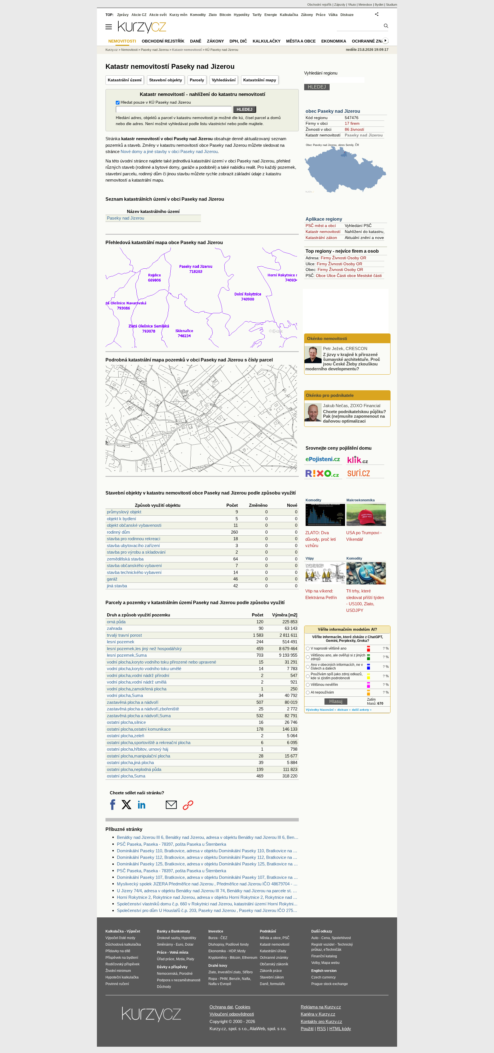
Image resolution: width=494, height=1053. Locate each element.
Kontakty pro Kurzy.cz (321, 1021)
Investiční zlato (229, 972)
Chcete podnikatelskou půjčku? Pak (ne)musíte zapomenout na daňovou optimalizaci (354, 416)
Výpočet (133, 931)
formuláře (277, 984)
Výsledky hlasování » (321, 709)
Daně (195, 41)
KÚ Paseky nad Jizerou (221, 49)
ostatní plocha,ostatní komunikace (139, 729)
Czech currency (323, 977)
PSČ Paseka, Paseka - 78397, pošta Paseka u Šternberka (171, 844)
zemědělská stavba (125, 558)
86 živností (354, 129)
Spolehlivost (341, 938)
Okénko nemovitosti (326, 338)
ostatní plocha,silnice (126, 722)
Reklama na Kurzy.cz (321, 1006)
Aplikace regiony (324, 219)
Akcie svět (158, 15)
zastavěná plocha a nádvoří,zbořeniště (143, 708)
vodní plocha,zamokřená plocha (136, 688)
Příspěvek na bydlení (121, 958)
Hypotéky (242, 15)
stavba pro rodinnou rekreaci (133, 538)
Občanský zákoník (274, 964)
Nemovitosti (129, 49)
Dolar (189, 945)
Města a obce (301, 41)
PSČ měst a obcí (321, 225)
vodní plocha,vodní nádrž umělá (136, 682)
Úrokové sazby (168, 938)
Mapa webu (330, 963)
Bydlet (379, 4)
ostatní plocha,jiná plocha (130, 762)
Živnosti (339, 258)
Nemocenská (167, 974)
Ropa (212, 979)
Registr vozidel (322, 945)
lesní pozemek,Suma (127, 655)
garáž (112, 578)
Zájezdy (339, 4)
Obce (321, 275)
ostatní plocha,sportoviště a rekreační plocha (148, 742)
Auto (314, 938)
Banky (162, 931)
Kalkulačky (266, 41)
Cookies (242, 1006)
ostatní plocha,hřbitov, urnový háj (137, 749)
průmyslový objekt (124, 511)
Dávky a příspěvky (172, 967)
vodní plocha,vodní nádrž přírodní (138, 675)
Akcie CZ (139, 15)
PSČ (286, 938)
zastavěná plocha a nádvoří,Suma (139, 715)
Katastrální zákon (321, 237)
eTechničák (332, 950)
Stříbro (247, 972)
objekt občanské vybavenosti (134, 525)
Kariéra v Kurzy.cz (318, 1014)
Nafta (246, 979)
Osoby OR (356, 258)
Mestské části (369, 275)
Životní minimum (118, 971)
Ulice (331, 275)
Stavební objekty (165, 80)
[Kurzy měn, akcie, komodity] (152, 1017)
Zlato (213, 15)
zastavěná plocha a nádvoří (132, 702)
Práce (321, 15)
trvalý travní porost (124, 635)
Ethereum (249, 958)
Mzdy (241, 951)
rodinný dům (118, 532)
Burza (213, 938)
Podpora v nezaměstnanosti (178, 980)
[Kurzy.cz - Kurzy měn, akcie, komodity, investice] (142, 31)
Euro (179, 945)
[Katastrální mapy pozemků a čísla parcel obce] (201, 470)
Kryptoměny (217, 958)
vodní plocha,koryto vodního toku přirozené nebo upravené (161, 662)
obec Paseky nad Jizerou (333, 111)
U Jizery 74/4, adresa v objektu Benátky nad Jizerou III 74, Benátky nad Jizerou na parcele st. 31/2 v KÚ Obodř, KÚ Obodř (208, 890)
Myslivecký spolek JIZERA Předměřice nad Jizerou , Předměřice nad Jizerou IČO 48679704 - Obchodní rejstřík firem (208, 883)
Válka (333, 15)
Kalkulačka (289, 15)
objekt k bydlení (121, 518)
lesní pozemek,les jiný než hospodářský (144, 648)
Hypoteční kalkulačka (122, 977)
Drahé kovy (217, 966)
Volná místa (179, 952)
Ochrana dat (221, 1006)
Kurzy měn (178, 15)
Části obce (346, 275)
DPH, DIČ (238, 41)
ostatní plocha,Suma (126, 775)
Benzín (234, 979)
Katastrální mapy (259, 80)
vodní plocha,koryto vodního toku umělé (144, 668)
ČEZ (223, 938)
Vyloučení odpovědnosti (232, 1014)
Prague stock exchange (329, 984)
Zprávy (123, 15)
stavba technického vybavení (134, 572)
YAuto (352, 4)
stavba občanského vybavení (134, 565)
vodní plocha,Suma (125, 695)
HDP (232, 951)
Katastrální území (125, 80)
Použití (307, 1028)
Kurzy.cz (111, 49)
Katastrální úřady (273, 951)
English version (323, 971)
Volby (315, 963)
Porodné (186, 974)
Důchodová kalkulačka (123, 945)
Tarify (257, 15)
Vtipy (310, 558)
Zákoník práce (271, 971)
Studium (391, 4)
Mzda (180, 959)
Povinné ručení (117, 984)
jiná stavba (117, 585)
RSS (321, 1028)
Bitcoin (225, 15)
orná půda (116, 621)
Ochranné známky (372, 41)
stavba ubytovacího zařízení (133, 545)
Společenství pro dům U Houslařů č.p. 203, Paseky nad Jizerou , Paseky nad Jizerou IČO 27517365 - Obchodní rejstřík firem (208, 910)
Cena (325, 938)
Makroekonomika (360, 500)
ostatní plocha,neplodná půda (134, 769)
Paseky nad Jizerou (125, 218)
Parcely (197, 80)
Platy (190, 959)
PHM (224, 979)
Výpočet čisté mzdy (120, 938)
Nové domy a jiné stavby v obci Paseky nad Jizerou (169, 151)
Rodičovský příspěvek (122, 964)
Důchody (164, 987)
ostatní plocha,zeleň (125, 735)
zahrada (114, 628)
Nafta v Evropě (219, 984)
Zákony (307, 15)
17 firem (352, 123)
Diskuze (347, 15)
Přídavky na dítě (117, 951)
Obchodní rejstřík (319, 4)
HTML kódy (340, 1028)
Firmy (326, 258)
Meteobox (365, 4)
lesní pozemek (120, 641)
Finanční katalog (324, 956)
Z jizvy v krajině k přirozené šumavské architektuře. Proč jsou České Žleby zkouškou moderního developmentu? (342, 361)
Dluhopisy (216, 945)
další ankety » (362, 709)
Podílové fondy (237, 945)
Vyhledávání (224, 80)
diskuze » (344, 709)
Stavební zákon (272, 977)
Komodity (313, 500)
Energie (270, 15)
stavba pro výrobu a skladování (136, 552)
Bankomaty (180, 931)
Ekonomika (333, 41)
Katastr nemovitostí (323, 231)
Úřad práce (165, 959)
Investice (215, 931)
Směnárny (165, 945)
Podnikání (268, 931)
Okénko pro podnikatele (330, 395)
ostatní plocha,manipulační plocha (138, 755)
